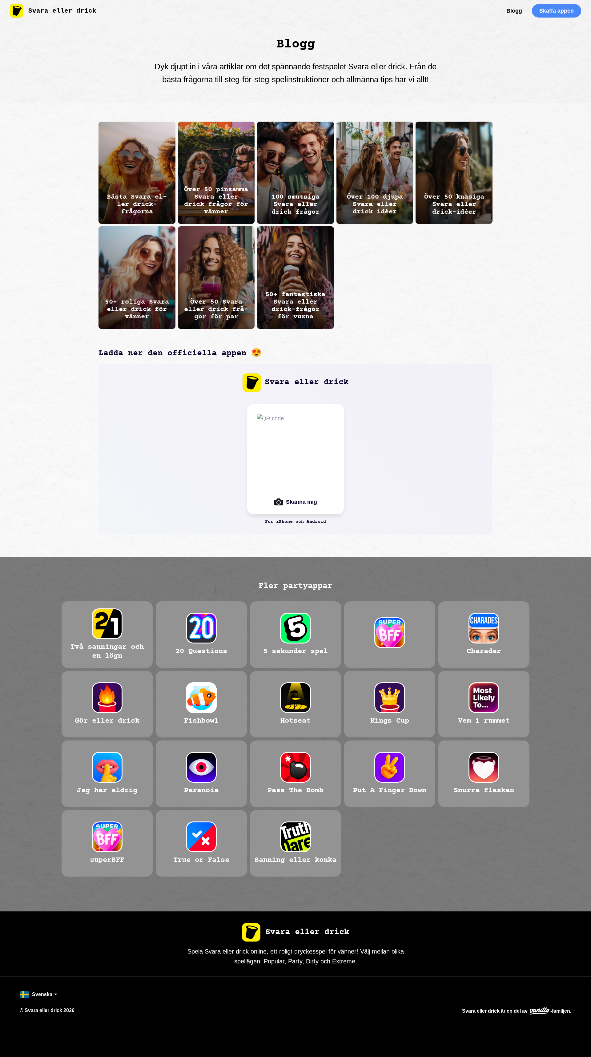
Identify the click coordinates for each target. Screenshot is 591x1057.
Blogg (514, 11)
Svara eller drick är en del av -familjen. (516, 1011)
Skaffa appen (556, 11)
